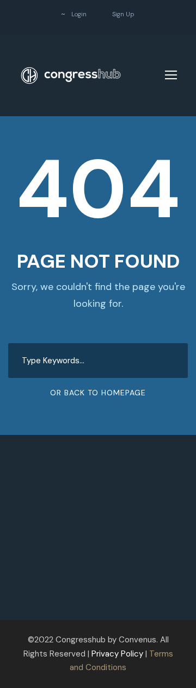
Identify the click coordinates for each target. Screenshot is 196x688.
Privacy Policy (117, 653)
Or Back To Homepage (98, 392)
